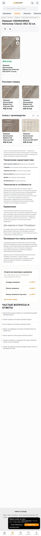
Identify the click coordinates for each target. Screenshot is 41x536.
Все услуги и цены (10, 299)
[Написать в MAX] (37, 3)
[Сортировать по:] (5, 29)
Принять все (31, 524)
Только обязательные (17, 524)
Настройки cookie (14, 527)
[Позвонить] (32, 3)
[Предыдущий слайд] (34, 116)
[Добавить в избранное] (17, 39)
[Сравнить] (17, 43)
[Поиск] (5, 8)
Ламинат (17, 13)
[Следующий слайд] (38, 116)
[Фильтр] (10, 29)
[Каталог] (4, 3)
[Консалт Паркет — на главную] (18, 3)
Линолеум (27, 13)
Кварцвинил (7, 13)
